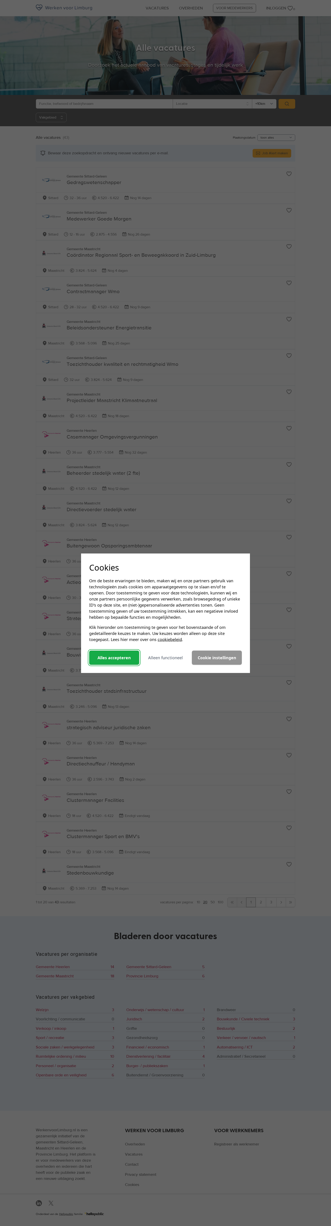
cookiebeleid (170, 639)
